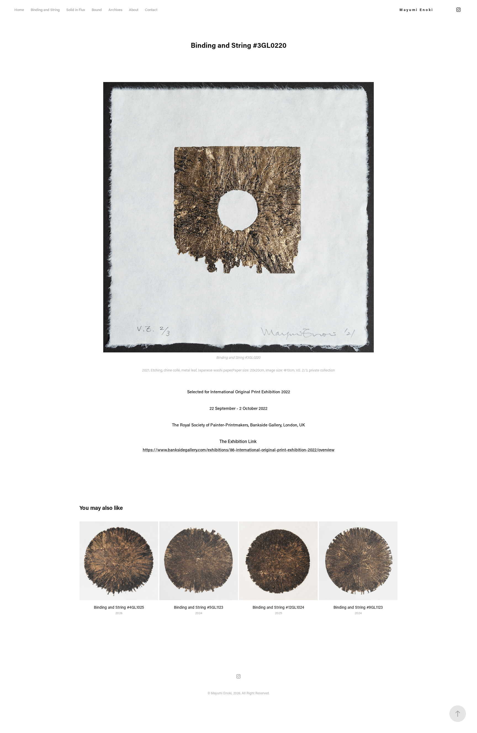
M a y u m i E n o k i (416, 9)
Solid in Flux (75, 9)
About (133, 9)
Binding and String (45, 9)
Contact (151, 9)
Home (19, 9)
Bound (97, 9)
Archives (115, 9)
